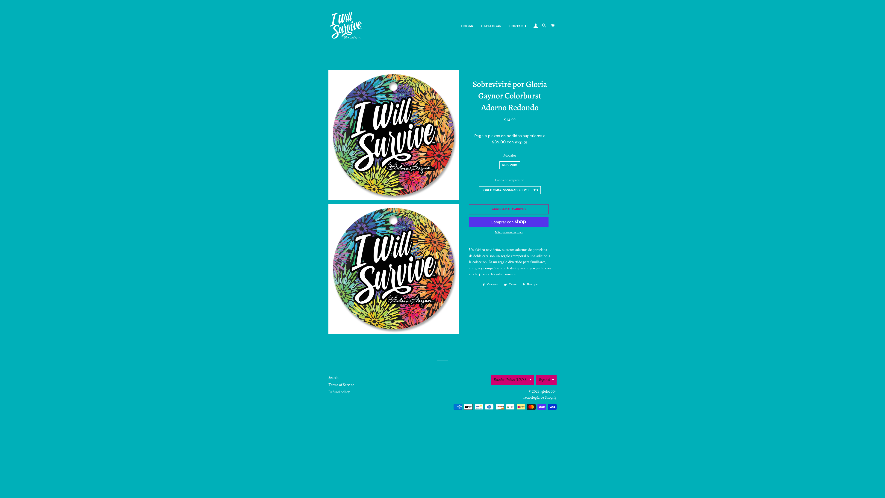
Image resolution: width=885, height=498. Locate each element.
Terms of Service (341, 384)
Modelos (509, 155)
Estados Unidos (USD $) (510, 379)
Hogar (467, 26)
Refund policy (339, 391)
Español (544, 379)
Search (333, 377)
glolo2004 (549, 391)
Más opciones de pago (508, 232)
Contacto (518, 26)
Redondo (509, 165)
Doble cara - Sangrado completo (509, 190)
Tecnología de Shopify (540, 397)
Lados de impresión (510, 180)
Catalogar (491, 26)
